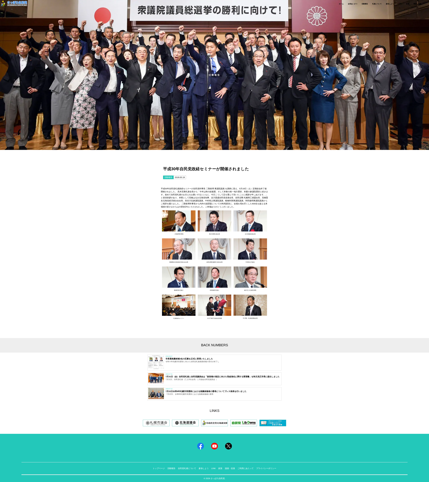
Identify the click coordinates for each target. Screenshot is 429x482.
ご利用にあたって (246, 468)
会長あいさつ (352, 4)
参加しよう (390, 4)
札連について (377, 4)
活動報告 (365, 4)
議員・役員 (417, 4)
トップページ (159, 468)
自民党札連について (187, 468)
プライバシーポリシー (266, 468)
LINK (400, 4)
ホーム (341, 4)
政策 (407, 4)
